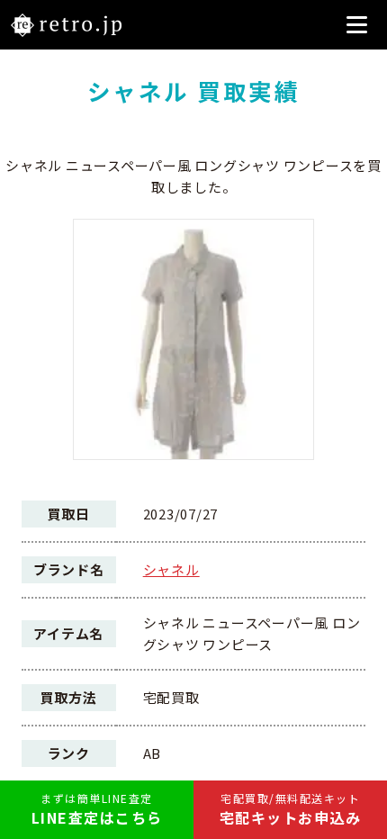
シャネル (171, 569)
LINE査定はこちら (97, 809)
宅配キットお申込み (291, 809)
